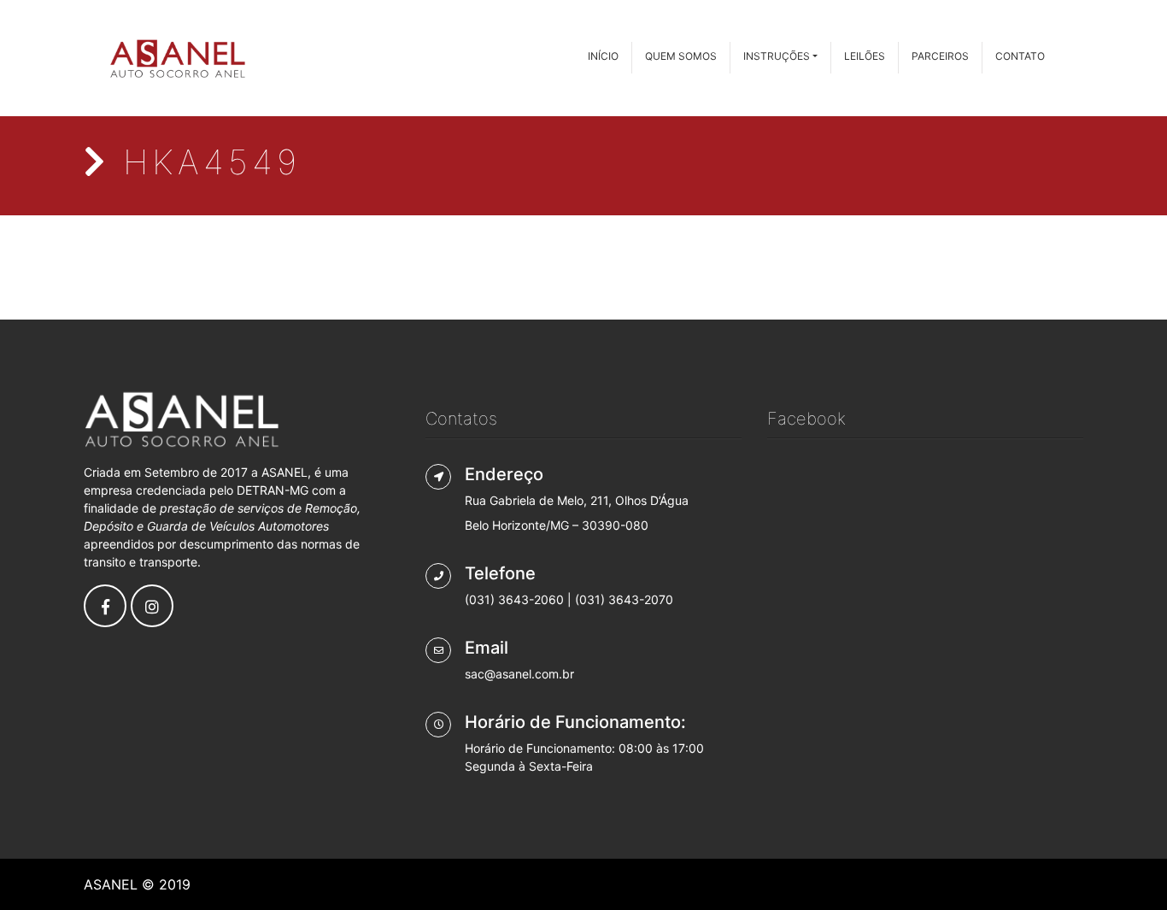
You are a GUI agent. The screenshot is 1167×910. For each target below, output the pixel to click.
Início (603, 56)
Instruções (776, 56)
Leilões (864, 56)
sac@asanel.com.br (519, 673)
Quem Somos (681, 56)
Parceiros (940, 56)
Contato (1020, 56)
